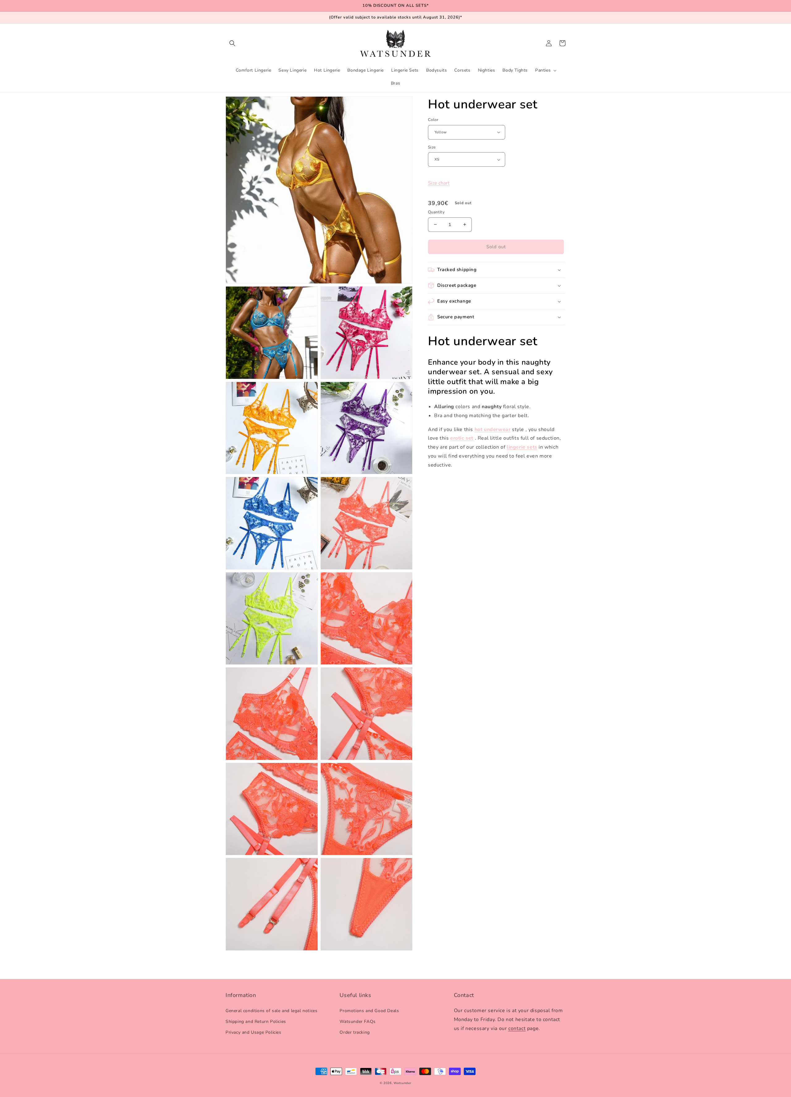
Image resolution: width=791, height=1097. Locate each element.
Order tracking (355, 1032)
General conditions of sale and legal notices (271, 1011)
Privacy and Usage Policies (253, 1032)
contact (517, 1028)
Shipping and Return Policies (256, 1021)
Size (432, 147)
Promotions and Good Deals (369, 1011)
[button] (232, 43)
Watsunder (402, 1083)
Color (433, 120)
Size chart (439, 183)
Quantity (436, 212)
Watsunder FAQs (357, 1021)
